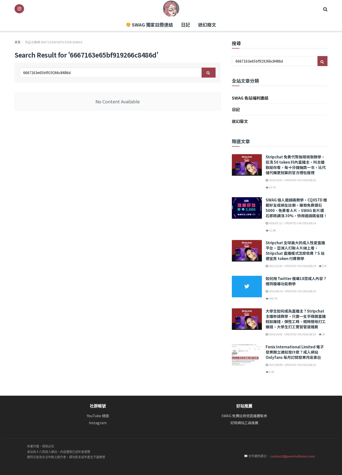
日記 (185, 24)
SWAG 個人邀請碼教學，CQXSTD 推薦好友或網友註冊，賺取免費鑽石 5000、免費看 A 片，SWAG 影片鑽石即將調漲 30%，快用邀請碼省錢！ (296, 207)
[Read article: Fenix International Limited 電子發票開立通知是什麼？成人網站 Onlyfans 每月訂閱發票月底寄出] (247, 355)
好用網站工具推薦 (244, 422)
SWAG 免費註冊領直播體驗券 (244, 415)
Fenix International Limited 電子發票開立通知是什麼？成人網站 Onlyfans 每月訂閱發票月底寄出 (295, 352)
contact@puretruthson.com (292, 456)
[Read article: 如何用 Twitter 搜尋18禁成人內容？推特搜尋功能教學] (247, 286)
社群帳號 (98, 405)
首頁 (18, 42)
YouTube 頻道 (98, 415)
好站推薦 (244, 405)
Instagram (98, 422)
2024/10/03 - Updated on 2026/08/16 (292, 180)
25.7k (272, 187)
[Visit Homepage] (171, 9)
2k (323, 334)
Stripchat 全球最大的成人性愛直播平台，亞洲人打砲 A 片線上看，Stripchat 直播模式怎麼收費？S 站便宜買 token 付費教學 (295, 250)
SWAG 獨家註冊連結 (152, 24)
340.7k (272, 298)
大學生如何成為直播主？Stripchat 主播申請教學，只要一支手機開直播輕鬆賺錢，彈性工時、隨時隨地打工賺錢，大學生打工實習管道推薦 (296, 318)
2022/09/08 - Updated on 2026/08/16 (292, 365)
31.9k (272, 230)
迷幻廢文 (207, 24)
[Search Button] (325, 9)
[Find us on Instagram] (19, 8)
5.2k (271, 372)
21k (324, 266)
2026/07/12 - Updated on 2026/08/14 (292, 223)
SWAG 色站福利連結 (250, 98)
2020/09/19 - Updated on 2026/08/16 (292, 291)
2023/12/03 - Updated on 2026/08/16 (292, 266)
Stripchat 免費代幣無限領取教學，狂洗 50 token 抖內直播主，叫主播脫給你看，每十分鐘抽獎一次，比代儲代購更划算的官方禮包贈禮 (296, 164)
